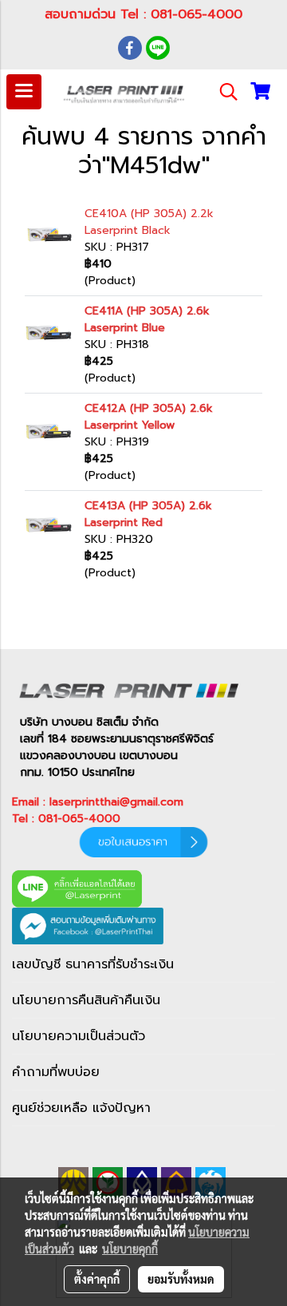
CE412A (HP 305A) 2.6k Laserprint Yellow (149, 416)
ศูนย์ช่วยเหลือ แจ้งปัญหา (81, 1108)
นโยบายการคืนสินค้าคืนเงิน (86, 1000)
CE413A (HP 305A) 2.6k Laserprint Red (148, 514)
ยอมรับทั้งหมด (180, 1279)
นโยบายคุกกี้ (130, 1248)
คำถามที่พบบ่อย (56, 1072)
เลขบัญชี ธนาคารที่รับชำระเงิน (93, 964)
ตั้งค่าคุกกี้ (97, 1279)
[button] (223, 92)
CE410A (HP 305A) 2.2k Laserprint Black (149, 222)
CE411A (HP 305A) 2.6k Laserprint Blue (147, 319)
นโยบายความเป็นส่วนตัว (78, 1036)
